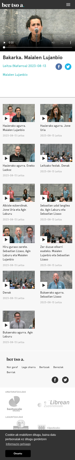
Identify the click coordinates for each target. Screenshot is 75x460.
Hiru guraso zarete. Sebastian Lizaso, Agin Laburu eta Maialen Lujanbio (17, 253)
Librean (53, 404)
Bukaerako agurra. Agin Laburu (18, 334)
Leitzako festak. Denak (55, 165)
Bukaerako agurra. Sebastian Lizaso (52, 294)
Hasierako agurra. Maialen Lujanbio (14, 128)
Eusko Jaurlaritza (20, 429)
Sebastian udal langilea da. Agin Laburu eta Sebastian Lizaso (55, 210)
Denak (7, 292)
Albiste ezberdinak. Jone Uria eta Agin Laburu (15, 210)
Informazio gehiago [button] (18, 444)
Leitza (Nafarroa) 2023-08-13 (24, 66)
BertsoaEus (18, 4)
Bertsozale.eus (16, 404)
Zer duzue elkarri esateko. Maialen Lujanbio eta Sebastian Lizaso (55, 253)
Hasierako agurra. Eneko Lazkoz (19, 168)
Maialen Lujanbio (15, 74)
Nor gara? (12, 367)
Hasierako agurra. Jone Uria (55, 128)
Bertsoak (44, 367)
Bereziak (58, 367)
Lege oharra (28, 367)
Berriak (11, 372)
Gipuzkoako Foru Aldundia (52, 429)
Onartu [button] (18, 453)
